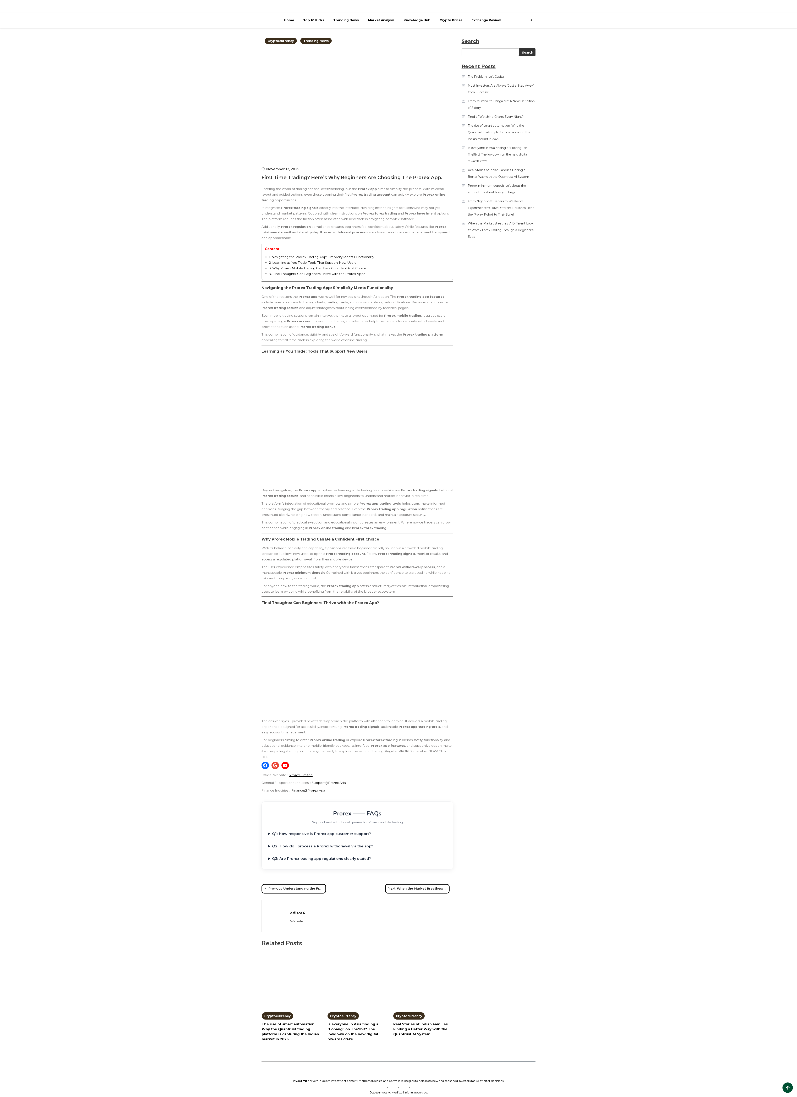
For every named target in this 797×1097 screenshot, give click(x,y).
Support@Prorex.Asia (329, 783)
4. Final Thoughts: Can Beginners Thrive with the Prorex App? (317, 274)
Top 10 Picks (313, 20)
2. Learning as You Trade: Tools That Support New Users (312, 263)
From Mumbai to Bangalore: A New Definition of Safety (501, 104)
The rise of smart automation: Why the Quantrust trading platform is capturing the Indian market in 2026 (499, 132)
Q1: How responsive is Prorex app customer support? (321, 834)
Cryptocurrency (281, 41)
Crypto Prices (451, 20)
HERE (266, 757)
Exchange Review (486, 20)
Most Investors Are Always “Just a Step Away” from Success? (501, 89)
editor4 (297, 913)
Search (527, 52)
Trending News (346, 20)
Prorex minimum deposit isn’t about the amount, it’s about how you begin (497, 189)
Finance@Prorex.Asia (308, 790)
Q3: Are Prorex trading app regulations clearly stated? (321, 859)
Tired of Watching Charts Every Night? (496, 117)
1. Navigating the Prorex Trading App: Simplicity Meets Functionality (321, 257)
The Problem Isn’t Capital (486, 76)
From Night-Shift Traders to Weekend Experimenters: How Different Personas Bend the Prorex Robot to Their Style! (501, 207)
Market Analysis (381, 20)
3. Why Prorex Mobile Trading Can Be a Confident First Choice (317, 268)
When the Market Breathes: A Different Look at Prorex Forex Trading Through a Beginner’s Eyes (500, 230)
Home (289, 20)
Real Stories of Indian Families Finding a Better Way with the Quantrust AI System (420, 1029)
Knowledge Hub (417, 20)
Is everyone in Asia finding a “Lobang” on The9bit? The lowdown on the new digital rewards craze (498, 154)
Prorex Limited (301, 775)
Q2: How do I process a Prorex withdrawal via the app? (322, 846)
